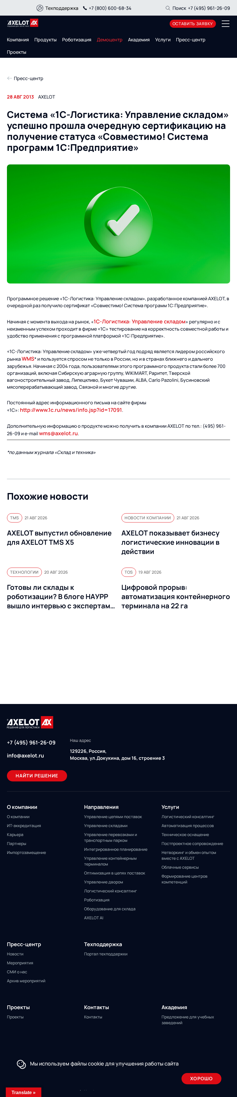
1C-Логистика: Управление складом (140, 321)
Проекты (16, 52)
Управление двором (103, 882)
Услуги (163, 39)
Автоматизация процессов (188, 825)
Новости (15, 954)
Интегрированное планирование (115, 849)
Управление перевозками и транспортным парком (110, 837)
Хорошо (201, 1078)
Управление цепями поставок (113, 816)
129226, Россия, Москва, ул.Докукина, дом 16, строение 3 (117, 754)
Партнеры (16, 843)
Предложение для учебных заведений (188, 1019)
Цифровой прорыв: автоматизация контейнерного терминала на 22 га (175, 596)
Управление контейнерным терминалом (110, 861)
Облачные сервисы (180, 867)
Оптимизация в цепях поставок (114, 873)
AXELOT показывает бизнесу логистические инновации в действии (170, 542)
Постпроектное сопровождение (192, 843)
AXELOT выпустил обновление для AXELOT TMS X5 (59, 537)
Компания (18, 39)
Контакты (93, 1017)
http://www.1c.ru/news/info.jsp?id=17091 (71, 409)
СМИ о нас (17, 971)
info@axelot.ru (25, 755)
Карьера (15, 834)
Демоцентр (110, 39)
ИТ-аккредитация (24, 825)
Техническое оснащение (185, 834)
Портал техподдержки (105, 954)
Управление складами (105, 825)
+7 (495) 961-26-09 (209, 8)
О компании (18, 816)
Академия (139, 39)
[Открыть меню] (225, 23)
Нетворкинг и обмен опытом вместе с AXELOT (189, 855)
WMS (28, 358)
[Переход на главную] (23, 22)
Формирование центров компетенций (185, 879)
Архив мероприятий (26, 980)
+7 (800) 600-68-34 (110, 8)
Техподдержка (61, 8)
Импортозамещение (26, 852)
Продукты (45, 39)
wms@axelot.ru (58, 433)
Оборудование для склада (110, 908)
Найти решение (37, 775)
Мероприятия (20, 963)
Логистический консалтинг (110, 891)
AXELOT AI (93, 917)
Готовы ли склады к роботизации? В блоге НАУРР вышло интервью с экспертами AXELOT (60, 596)
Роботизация (76, 39)
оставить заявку (193, 23)
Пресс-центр (190, 39)
